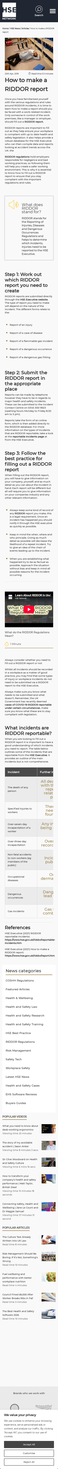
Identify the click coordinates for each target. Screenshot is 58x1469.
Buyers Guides (16, 1103)
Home (5, 28)
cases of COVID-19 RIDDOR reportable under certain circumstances (28, 706)
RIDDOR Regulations (20, 1041)
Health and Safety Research (25, 1015)
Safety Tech (14, 1059)
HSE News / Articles (19, 28)
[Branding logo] (14, 1408)
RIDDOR (20, 513)
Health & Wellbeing (19, 998)
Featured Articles (18, 989)
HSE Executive (38, 755)
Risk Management (18, 1050)
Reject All (29, 1462)
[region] (29, 1439)
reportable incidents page (28, 436)
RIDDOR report (33, 121)
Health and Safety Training (24, 1024)
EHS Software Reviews (21, 1094)
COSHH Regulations (20, 980)
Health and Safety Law (21, 1006)
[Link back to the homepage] (9, 11)
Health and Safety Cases (23, 1085)
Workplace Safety (18, 1068)
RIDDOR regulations (17, 156)
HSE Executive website (33, 299)
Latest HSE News (17, 1076)
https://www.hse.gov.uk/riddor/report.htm (30, 955)
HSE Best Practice (18, 1033)
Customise (29, 1453)
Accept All (29, 1444)
